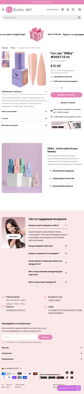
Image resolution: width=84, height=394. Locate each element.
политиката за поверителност (30, 342)
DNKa (13, 48)
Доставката (69, 70)
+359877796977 (54, 300)
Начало (5, 48)
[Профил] (67, 9)
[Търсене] (79, 17)
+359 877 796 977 (52, 9)
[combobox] (42, 17)
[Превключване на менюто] (3, 9)
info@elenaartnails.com (15, 310)
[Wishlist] (73, 9)
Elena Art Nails (9, 387)
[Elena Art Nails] (31, 34)
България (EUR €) (12, 368)
